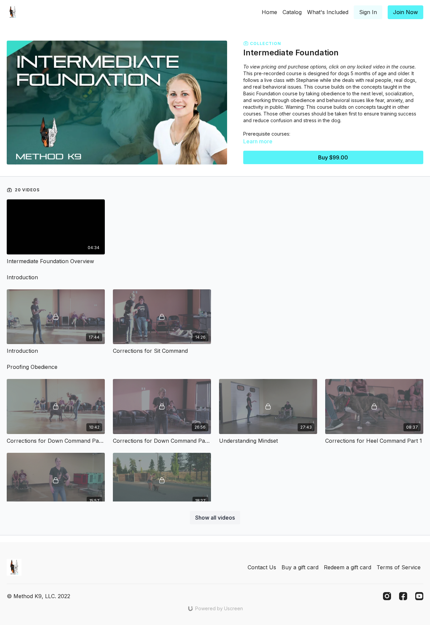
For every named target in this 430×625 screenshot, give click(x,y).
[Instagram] (387, 596)
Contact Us (262, 567)
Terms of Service (399, 567)
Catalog (292, 12)
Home (269, 12)
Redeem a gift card (347, 567)
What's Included (327, 12)
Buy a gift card (300, 567)
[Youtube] (419, 596)
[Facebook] (403, 596)
